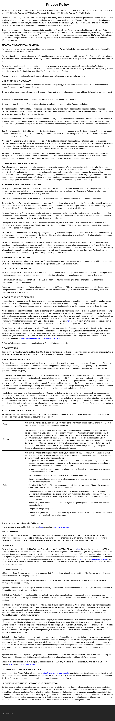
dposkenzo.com (61, 527)
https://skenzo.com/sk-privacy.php (56, 673)
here (69, 321)
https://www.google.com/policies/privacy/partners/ (40, 338)
